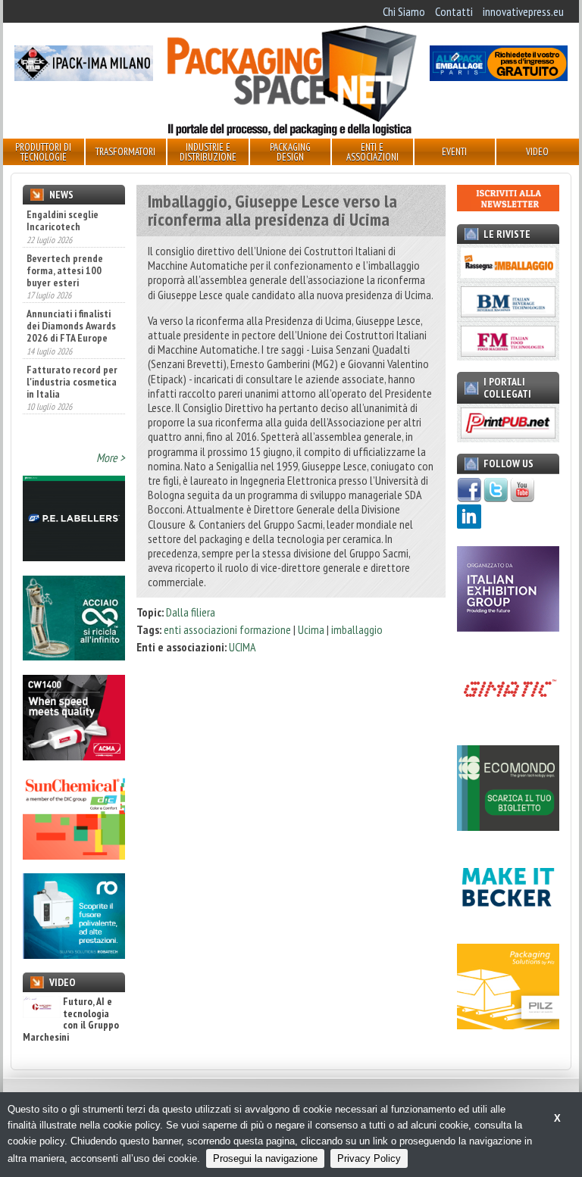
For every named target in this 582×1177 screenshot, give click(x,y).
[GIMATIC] (508, 726)
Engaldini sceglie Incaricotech (63, 220)
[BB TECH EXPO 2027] (508, 627)
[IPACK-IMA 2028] (83, 76)
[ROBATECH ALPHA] (74, 954)
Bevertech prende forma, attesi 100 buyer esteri (65, 270)
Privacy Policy (369, 1158)
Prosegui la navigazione (265, 1158)
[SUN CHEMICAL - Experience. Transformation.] (74, 855)
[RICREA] (74, 655)
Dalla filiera (190, 612)
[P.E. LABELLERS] (74, 556)
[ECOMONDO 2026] (508, 826)
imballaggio (357, 629)
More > (110, 457)
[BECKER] (508, 925)
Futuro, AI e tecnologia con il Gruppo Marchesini (71, 1019)
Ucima (311, 629)
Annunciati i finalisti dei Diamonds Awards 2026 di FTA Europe (71, 326)
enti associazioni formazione (227, 629)
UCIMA (242, 646)
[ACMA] (74, 755)
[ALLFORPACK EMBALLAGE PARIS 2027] (499, 76)
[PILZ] (508, 1024)
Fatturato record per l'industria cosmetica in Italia (72, 382)
